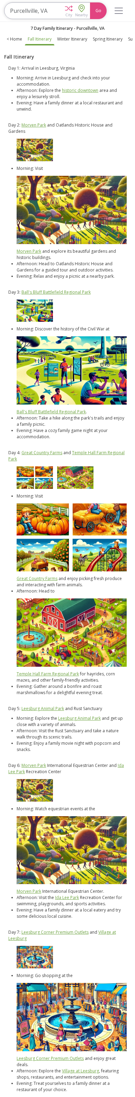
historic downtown (80, 90)
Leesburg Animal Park (42, 708)
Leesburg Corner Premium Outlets (55, 932)
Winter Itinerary (72, 39)
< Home (14, 39)
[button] (68, 10)
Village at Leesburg (80, 1071)
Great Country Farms (41, 453)
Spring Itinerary (108, 39)
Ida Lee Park (67, 897)
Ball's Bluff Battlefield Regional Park (56, 292)
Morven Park (33, 125)
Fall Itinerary (40, 39)
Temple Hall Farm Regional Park (48, 674)
